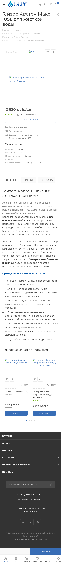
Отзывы (29, 180)
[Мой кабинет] (51, 4)
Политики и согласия (16, 465)
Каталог (7, 436)
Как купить (47, 180)
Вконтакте (23, 522)
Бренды (7, 450)
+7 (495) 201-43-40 (31, 495)
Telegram (31, 522)
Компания (8, 457)
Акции (6, 443)
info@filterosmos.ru (32, 499)
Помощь (7, 472)
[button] (26, 420)
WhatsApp (38, 522)
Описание (11, 180)
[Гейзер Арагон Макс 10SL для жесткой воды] (30, 79)
